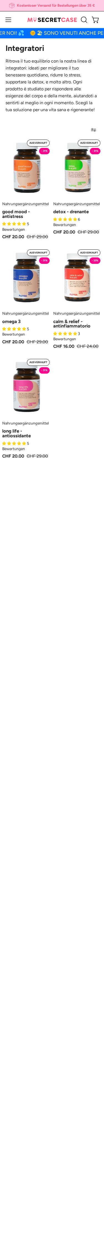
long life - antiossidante (16, 433)
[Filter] (93, 129)
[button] (83, 20)
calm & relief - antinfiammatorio (71, 323)
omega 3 (11, 321)
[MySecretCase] (52, 20)
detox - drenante (71, 211)
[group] (52, 5)
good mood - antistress (16, 213)
